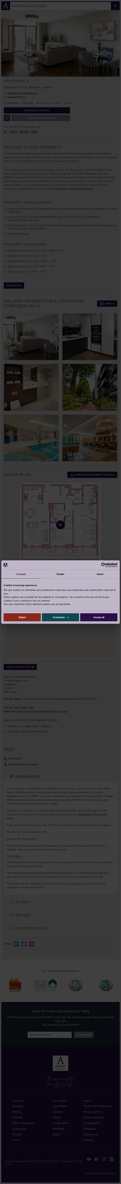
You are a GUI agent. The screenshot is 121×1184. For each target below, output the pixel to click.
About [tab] (100, 574)
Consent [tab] (21, 574)
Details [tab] (60, 574)
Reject (22, 617)
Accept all (98, 617)
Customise (59, 617)
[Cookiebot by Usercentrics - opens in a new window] (103, 565)
